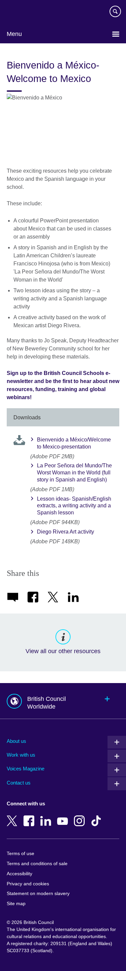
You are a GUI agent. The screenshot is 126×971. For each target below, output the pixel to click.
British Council (24, 12)
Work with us (21, 755)
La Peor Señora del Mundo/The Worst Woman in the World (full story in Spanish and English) (74, 472)
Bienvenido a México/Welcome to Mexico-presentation (74, 443)
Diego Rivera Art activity (65, 532)
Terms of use (20, 853)
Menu (14, 34)
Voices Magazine (25, 768)
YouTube (64, 816)
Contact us (19, 783)
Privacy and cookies (28, 883)
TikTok (97, 816)
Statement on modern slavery (38, 893)
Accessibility (19, 873)
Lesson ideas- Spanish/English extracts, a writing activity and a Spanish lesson (74, 506)
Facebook (30, 816)
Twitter (13, 816)
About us (16, 741)
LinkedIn (47, 816)
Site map (16, 903)
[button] (63, 701)
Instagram (80, 816)
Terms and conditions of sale (37, 863)
